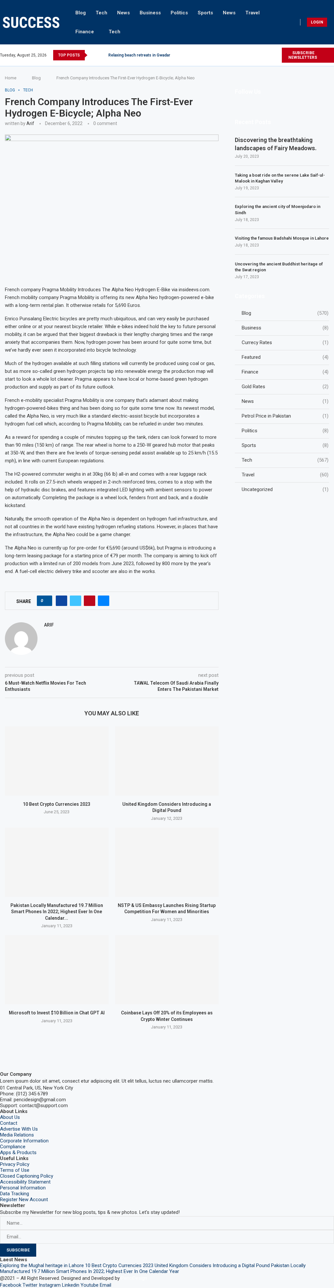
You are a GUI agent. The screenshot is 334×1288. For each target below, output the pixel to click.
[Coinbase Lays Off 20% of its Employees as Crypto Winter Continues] (167, 969)
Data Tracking (14, 1194)
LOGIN (317, 22)
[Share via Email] (103, 601)
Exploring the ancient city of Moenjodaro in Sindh (277, 209)
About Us (10, 1117)
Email (105, 1285)
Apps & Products (18, 1152)
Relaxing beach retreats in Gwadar (139, 55)
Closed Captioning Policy (26, 1176)
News (123, 13)
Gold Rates (285, 387)
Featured (285, 357)
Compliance (12, 1147)
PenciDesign (134, 1278)
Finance (84, 32)
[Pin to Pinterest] (89, 601)
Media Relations (17, 1135)
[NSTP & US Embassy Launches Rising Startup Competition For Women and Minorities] (167, 862)
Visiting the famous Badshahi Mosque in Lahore (282, 238)
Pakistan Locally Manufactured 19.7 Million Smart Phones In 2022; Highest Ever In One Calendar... (56, 912)
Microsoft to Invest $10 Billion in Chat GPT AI (57, 1012)
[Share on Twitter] (75, 601)
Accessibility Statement (25, 1182)
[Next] (102, 55)
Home (10, 77)
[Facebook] (231, 55)
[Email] (276, 55)
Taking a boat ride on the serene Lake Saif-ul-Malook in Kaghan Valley (280, 178)
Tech (101, 13)
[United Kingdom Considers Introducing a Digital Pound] (167, 761)
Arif (30, 123)
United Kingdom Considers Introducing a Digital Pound (212, 1265)
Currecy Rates (285, 342)
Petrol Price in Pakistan (285, 416)
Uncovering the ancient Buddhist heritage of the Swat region (279, 267)
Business (150, 13)
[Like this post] (46, 601)
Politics (179, 13)
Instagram (50, 1285)
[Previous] (93, 55)
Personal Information (23, 1188)
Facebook (10, 1285)
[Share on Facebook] (61, 601)
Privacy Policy (14, 1164)
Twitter (30, 1285)
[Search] (332, 22)
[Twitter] (239, 55)
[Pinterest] (254, 55)
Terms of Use (14, 1170)
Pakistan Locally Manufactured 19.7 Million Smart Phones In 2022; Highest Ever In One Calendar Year (153, 1268)
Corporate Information (24, 1141)
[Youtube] (269, 55)
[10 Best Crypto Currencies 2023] (57, 761)
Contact (8, 1123)
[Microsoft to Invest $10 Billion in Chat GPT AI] (57, 969)
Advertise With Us (19, 1129)
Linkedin (70, 1285)
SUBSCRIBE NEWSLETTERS (302, 55)
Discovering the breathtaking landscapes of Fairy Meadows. (276, 143)
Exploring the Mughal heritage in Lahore (42, 1265)
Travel (252, 13)
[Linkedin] (261, 55)
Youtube (90, 1285)
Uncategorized (285, 489)
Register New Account (24, 1199)
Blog (80, 13)
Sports (205, 13)
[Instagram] (246, 55)
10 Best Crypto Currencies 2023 (56, 804)
